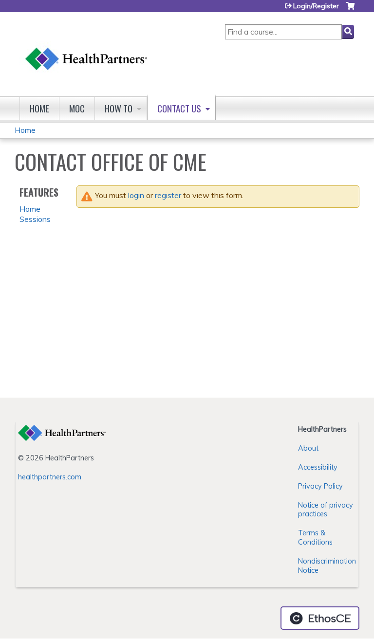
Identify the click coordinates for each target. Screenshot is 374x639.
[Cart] (350, 9)
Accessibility (317, 467)
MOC (77, 108)
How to (118, 108)
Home (39, 108)
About (308, 448)
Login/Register (316, 5)
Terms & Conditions (315, 538)
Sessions (35, 219)
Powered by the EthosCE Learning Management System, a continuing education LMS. (319, 618)
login (136, 195)
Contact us (179, 108)
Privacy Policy (320, 486)
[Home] (86, 49)
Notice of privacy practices (325, 510)
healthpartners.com (49, 477)
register (168, 195)
